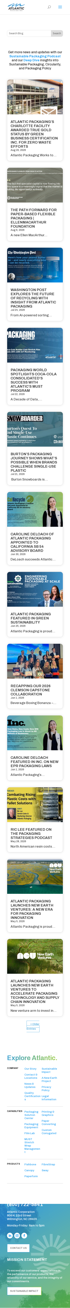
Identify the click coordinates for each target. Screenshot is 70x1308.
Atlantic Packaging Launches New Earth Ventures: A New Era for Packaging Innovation (32, 909)
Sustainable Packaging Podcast (35, 56)
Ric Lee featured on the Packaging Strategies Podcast (31, 833)
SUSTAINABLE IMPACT (24, 1291)
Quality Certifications (32, 1096)
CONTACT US (18, 1248)
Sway (45, 1170)
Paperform (31, 1176)
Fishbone (30, 1164)
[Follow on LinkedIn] (10, 1235)
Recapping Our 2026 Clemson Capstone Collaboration (30, 690)
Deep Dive (31, 60)
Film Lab (29, 1133)
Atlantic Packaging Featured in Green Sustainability (31, 618)
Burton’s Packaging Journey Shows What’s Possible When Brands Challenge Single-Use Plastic (34, 462)
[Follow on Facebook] (24, 1235)
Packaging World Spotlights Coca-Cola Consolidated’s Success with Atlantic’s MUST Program (34, 380)
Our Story (30, 1068)
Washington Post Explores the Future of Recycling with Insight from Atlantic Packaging (33, 298)
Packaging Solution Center (31, 1115)
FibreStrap (48, 1164)
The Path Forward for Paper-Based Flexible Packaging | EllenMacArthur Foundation (34, 218)
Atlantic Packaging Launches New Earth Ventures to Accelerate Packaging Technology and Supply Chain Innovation (35, 991)
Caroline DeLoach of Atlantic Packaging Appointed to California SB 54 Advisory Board (32, 542)
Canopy (29, 1170)
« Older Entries (33, 1026)
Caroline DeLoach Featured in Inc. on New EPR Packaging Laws (35, 762)
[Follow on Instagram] (17, 1235)
